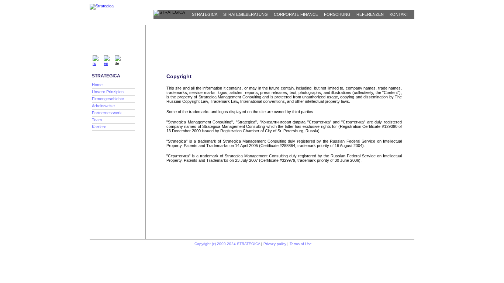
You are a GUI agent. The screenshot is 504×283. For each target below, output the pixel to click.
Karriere (99, 127)
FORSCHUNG (337, 14)
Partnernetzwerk (107, 113)
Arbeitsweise (103, 106)
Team (97, 120)
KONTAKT (399, 14)
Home (97, 85)
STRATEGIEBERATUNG (245, 14)
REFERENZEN (370, 14)
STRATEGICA (204, 14)
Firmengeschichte (108, 99)
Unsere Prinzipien (108, 92)
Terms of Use (301, 244)
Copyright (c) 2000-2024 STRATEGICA (227, 244)
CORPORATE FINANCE (296, 14)
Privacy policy (274, 244)
